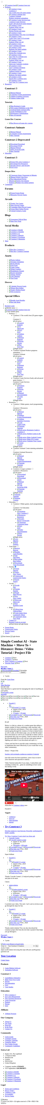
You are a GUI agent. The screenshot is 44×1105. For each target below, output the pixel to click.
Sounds (21, 271)
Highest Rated (20, 290)
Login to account (20, 622)
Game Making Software (12, 968)
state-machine (13, 820)
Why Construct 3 (10, 995)
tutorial (11, 822)
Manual (18, 93)
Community (9, 184)
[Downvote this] (32, 715)
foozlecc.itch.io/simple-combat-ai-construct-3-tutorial (22, 754)
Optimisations (23, 113)
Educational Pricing (19, 179)
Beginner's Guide (19, 106)
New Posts (17, 221)
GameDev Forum (10, 1038)
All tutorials (17, 115)
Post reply (4, 666)
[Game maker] (17, 310)
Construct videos (18, 805)
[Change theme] (18, 624)
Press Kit (8, 1025)
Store (6, 241)
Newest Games (19, 205)
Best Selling (19, 288)
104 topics (16, 845)
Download (21, 144)
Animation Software (11, 970)
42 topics (16, 895)
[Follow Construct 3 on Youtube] (16, 232)
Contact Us (12, 620)
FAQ (16, 167)
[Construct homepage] (17, 5)
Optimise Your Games (34, 441)
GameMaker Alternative (12, 978)
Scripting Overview (22, 96)
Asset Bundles (20, 300)
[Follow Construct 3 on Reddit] (16, 230)
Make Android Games (34, 437)
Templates (18, 273)
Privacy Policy (9, 1090)
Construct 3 (28, 315)
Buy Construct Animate (21, 251)
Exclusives (16, 292)
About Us (8, 1021)
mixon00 (4, 694)
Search (7, 633)
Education (8, 153)
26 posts (23, 713)
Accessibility (9, 1094)
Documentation (10, 983)
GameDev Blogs (10, 1042)
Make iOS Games (33, 439)
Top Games (19, 203)
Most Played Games (24, 207)
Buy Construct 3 (18, 249)
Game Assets (9, 1037)
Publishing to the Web (25, 108)
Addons (17, 260)
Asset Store (13, 546)
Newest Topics (22, 195)
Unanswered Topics (11, 629)
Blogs (11, 607)
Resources (8, 84)
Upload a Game (20, 211)
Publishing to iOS (21, 111)
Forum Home (19, 193)
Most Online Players (21, 209)
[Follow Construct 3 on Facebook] (17, 237)
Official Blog (22, 219)
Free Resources (22, 164)
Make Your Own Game (12, 980)
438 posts (24, 845)
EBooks (17, 263)
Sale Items (16, 302)
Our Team (8, 1023)
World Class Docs (22, 177)
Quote (20, 718)
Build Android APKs (23, 110)
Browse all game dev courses (23, 123)
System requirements (24, 94)
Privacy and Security (23, 165)
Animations (20, 262)
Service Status (9, 1096)
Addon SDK (20, 98)
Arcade (11, 583)
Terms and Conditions (12, 1089)
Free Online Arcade (11, 1044)
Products (8, 7)
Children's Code (10, 1092)
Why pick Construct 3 (22, 162)
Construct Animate (28, 448)
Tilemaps (17, 276)
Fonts (16, 265)
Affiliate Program (10, 1014)
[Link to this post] (14, 717)
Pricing (7, 981)
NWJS (19, 146)
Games (17, 267)
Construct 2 (22, 469)
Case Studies (9, 987)
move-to (11, 818)
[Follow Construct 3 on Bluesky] (16, 235)
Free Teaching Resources (13, 998)
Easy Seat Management (12, 997)
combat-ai (12, 817)
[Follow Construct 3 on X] (14, 233)
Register (8, 306)
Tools (16, 278)
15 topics (16, 713)
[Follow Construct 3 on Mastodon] (17, 239)
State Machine (5, 685)
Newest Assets (21, 286)
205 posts (23, 895)
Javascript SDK (19, 149)
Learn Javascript (10, 1000)
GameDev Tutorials (11, 1040)
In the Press (8, 1027)
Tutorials (16, 135)
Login (13, 306)
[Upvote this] (15, 715)
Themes (18, 274)
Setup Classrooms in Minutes (27, 175)
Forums (11, 567)
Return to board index (16, 944)
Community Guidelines (12, 1046)
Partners (7, 1002)
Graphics (18, 269)
